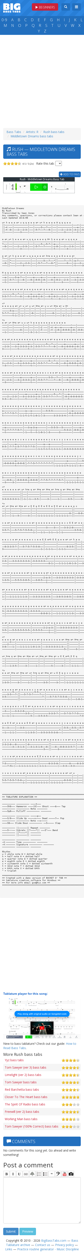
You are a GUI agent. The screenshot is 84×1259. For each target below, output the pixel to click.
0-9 (4, 19)
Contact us (42, 1245)
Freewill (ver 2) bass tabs (22, 1112)
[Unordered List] (45, 1174)
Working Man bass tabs (21, 1119)
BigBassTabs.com (53, 1240)
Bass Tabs (13, 132)
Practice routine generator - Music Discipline (48, 1249)
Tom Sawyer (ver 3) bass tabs (25, 1067)
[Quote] (52, 1174)
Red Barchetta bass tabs (22, 1089)
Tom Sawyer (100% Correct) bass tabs (31, 1126)
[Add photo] (71, 1174)
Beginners (46, 7)
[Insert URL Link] (26, 1174)
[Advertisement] (42, 80)
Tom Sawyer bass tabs (21, 1082)
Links (8, 1249)
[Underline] (19, 1174)
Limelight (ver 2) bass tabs (23, 1075)
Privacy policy (64, 1245)
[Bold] (6, 1174)
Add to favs (71, 174)
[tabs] (58, 1174)
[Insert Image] (32, 1174)
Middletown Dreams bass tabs (32, 136)
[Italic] (13, 1174)
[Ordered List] (39, 1174)
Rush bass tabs (53, 132)
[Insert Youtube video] (65, 1174)
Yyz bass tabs (14, 1060)
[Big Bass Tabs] (11, 7)
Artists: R (32, 132)
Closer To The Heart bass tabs (26, 1097)
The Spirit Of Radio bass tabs (25, 1104)
